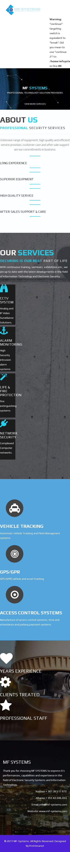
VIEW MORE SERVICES (35, 104)
